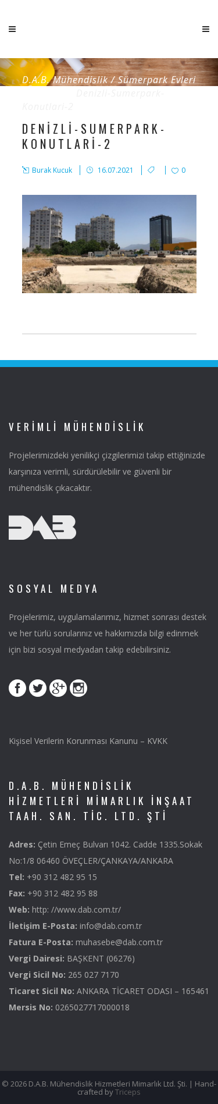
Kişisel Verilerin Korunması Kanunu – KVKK (88, 740)
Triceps (128, 1092)
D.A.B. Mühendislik (65, 79)
